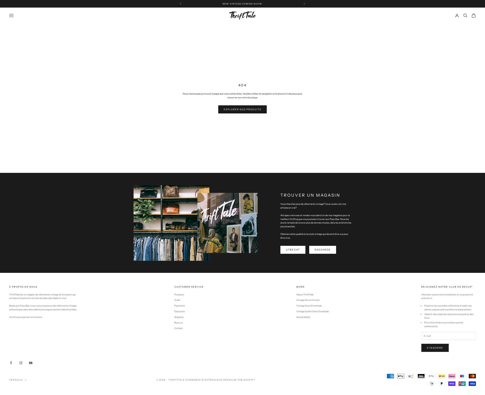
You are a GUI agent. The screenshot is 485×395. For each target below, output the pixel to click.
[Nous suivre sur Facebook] (11, 363)
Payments (179, 305)
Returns (178, 322)
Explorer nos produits (242, 109)
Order (177, 300)
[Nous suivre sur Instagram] (21, 363)
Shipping (178, 317)
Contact (178, 328)
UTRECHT (293, 249)
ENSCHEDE (323, 249)
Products (179, 294)
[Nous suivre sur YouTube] (31, 363)
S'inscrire (435, 347)
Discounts (179, 311)
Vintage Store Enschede (309, 305)
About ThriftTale (305, 294)
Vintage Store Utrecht (308, 300)
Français (16, 380)
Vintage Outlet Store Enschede (312, 311)
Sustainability (303, 317)
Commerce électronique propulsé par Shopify (220, 380)
